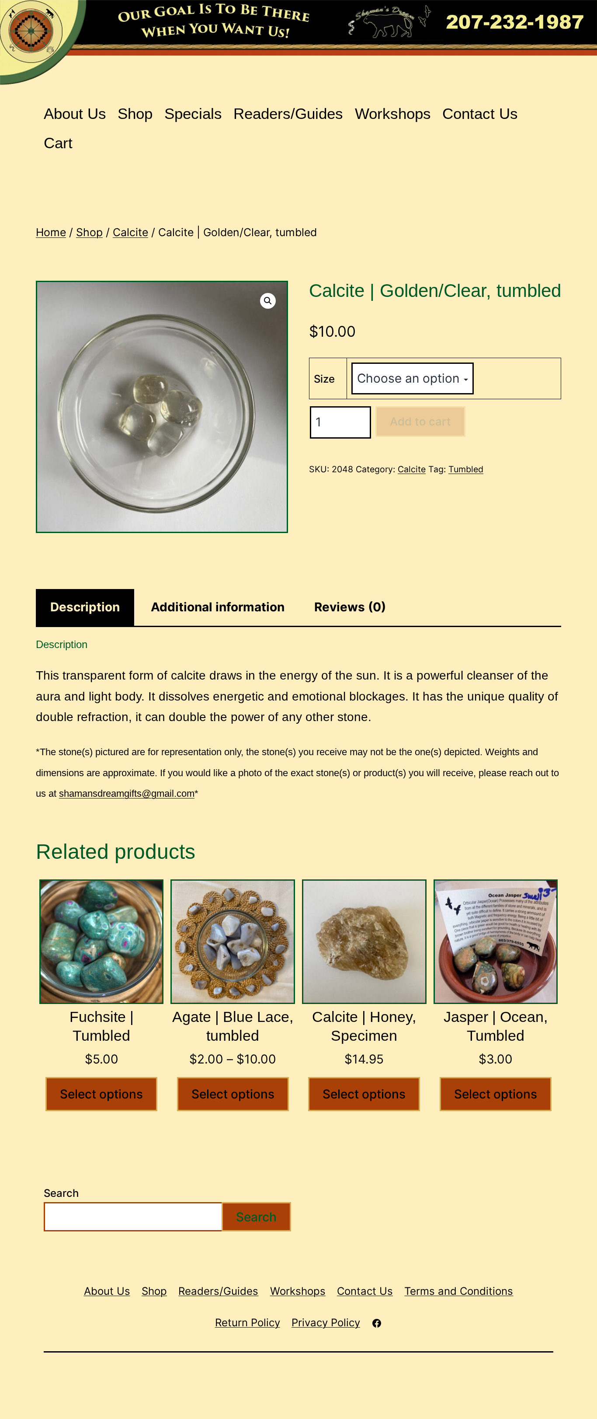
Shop (135, 113)
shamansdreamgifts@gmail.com (126, 793)
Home (51, 232)
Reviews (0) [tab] (350, 607)
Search (61, 1193)
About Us (75, 113)
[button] (268, 301)
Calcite (130, 232)
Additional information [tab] (218, 607)
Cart (58, 142)
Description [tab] (85, 607)
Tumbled (465, 469)
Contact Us (480, 113)
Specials (193, 113)
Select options (101, 1094)
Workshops (393, 113)
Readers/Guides (288, 113)
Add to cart (420, 421)
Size (324, 379)
